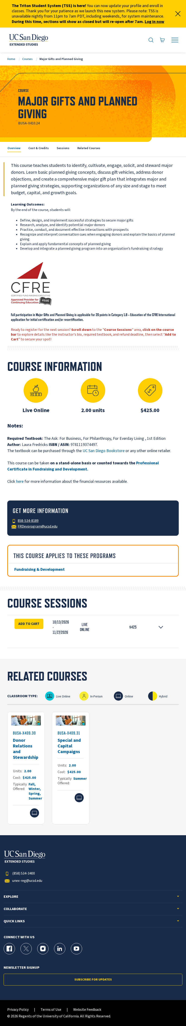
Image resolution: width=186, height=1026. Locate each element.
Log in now (154, 22)
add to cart (28, 623)
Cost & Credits (38, 148)
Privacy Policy (18, 1009)
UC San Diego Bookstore (104, 451)
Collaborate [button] (15, 909)
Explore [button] (11, 896)
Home (11, 59)
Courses (27, 59)
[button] (93, 627)
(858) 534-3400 (23, 873)
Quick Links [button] (14, 921)
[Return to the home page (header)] (28, 40)
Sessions (63, 148)
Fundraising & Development (39, 569)
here (20, 481)
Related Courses (88, 148)
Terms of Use (51, 1009)
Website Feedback (87, 1009)
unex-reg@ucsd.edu (27, 880)
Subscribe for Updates (93, 979)
